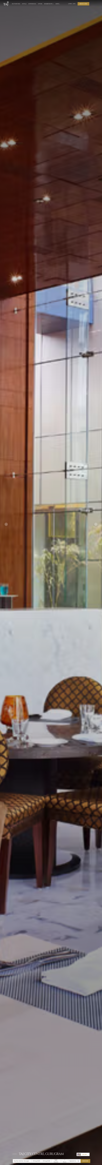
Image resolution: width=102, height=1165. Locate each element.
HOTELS (24, 3)
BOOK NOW (85, 1161)
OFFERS (40, 3)
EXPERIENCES (32, 3)
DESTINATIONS (16, 3)
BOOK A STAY (83, 3)
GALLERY (84, 1154)
